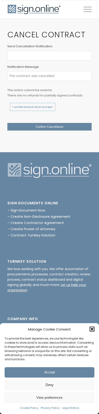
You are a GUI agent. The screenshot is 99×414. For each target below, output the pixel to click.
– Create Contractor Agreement (35, 222)
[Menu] (85, 9)
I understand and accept (32, 107)
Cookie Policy (29, 408)
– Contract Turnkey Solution (31, 235)
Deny (50, 385)
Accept (49, 372)
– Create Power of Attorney (31, 228)
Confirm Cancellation (49, 126)
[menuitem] (85, 9)
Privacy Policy (50, 408)
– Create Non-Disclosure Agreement (38, 216)
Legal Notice (70, 408)
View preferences (49, 397)
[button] (92, 329)
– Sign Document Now (26, 210)
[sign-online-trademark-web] (41, 9)
